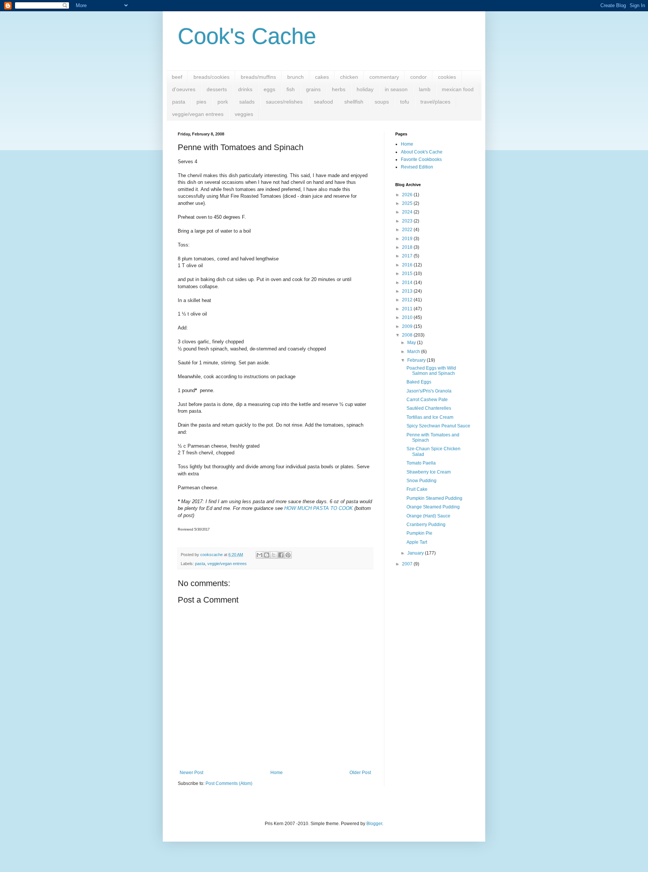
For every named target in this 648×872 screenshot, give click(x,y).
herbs (338, 89)
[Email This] (259, 555)
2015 (408, 273)
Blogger (374, 823)
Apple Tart (416, 542)
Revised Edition (417, 167)
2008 (408, 335)
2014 (408, 282)
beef (177, 77)
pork (223, 102)
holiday (365, 89)
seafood (323, 102)
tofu (404, 102)
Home (276, 772)
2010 (408, 317)
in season (396, 89)
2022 (408, 229)
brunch (295, 77)
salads (247, 102)
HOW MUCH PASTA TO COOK (318, 508)
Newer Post (191, 772)
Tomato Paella (421, 463)
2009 (408, 326)
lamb (424, 89)
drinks (245, 89)
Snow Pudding (421, 480)
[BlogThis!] (266, 555)
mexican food (458, 89)
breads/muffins (258, 77)
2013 (408, 291)
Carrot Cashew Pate (427, 399)
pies (201, 102)
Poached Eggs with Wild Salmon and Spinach (431, 370)
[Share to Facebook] (281, 555)
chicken (349, 77)
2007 (408, 564)
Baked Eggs (418, 382)
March (414, 351)
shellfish (353, 102)
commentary (384, 77)
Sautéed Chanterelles (428, 408)
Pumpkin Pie (419, 533)
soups (382, 102)
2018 (408, 247)
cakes (322, 77)
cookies (447, 77)
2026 (408, 194)
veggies (244, 114)
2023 (408, 221)
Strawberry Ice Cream (428, 472)
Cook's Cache (247, 36)
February (417, 360)
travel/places (435, 102)
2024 (408, 212)
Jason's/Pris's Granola (429, 391)
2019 (408, 238)
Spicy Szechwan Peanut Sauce (438, 425)
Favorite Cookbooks (421, 159)
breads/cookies (212, 77)
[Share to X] (274, 555)
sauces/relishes (284, 102)
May (412, 342)
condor (418, 77)
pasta (178, 102)
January (416, 553)
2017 (408, 256)
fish (290, 89)
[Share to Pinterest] (288, 555)
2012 (408, 299)
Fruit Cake (417, 489)
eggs (269, 89)
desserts (217, 89)
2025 (408, 203)
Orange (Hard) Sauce (428, 516)
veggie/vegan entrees (198, 114)
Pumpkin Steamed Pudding (434, 498)
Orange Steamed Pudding (433, 507)
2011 (408, 308)
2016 (408, 265)
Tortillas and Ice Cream (429, 417)
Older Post (360, 772)
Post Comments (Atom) (229, 783)
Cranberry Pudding (426, 524)
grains (313, 89)
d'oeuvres (183, 89)
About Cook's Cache (421, 152)
